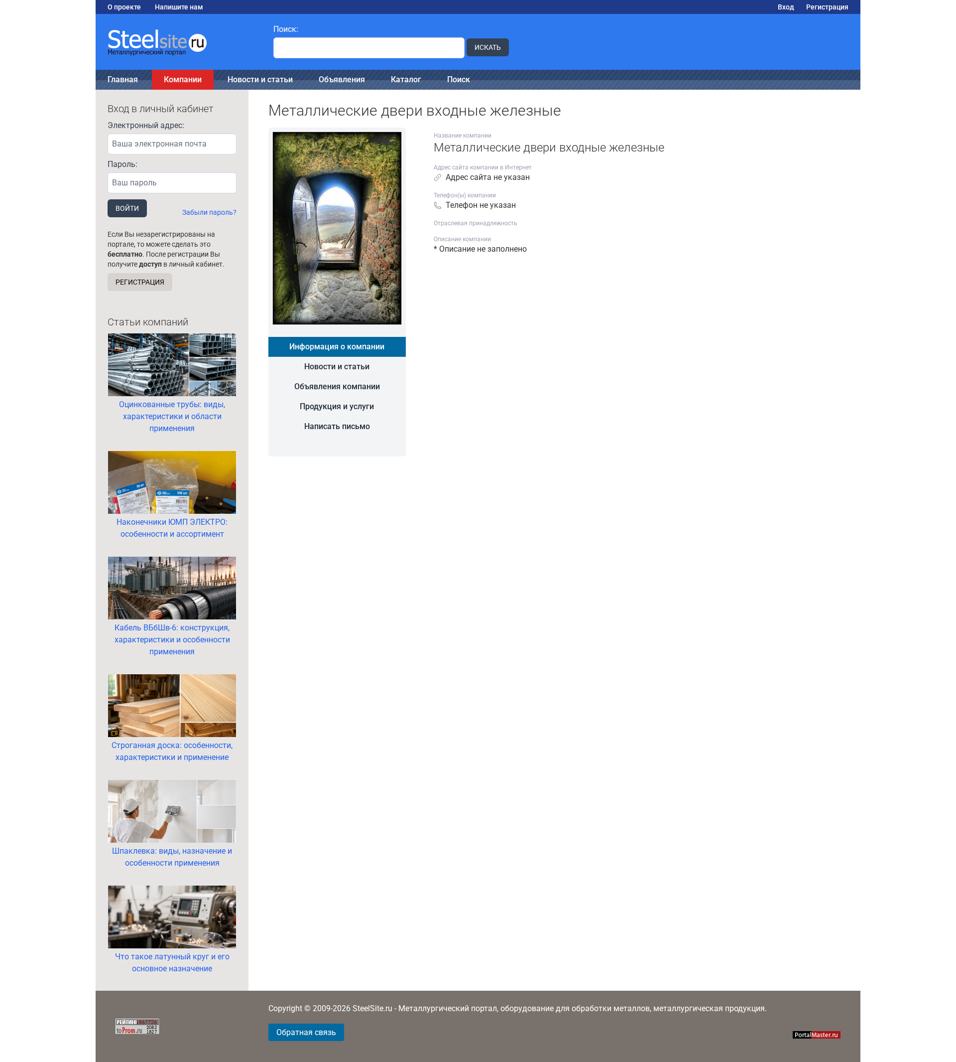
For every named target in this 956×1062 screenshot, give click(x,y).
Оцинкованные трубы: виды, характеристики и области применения (172, 416)
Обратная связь (306, 1032)
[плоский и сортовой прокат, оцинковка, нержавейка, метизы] (178, 41)
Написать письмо (337, 426)
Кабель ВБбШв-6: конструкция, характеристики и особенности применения (172, 639)
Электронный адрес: (146, 125)
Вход (786, 7)
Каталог (406, 79)
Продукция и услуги (337, 406)
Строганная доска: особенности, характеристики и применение (172, 751)
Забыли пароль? (209, 212)
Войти (127, 208)
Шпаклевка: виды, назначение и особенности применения (172, 857)
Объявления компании (337, 386)
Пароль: (122, 164)
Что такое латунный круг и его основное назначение (172, 962)
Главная (123, 79)
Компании (183, 79)
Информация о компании (336, 346)
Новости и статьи (260, 79)
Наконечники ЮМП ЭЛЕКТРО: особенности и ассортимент (172, 528)
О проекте (124, 7)
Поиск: (285, 29)
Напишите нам (179, 7)
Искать (488, 47)
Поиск (458, 79)
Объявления (342, 79)
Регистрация (827, 7)
